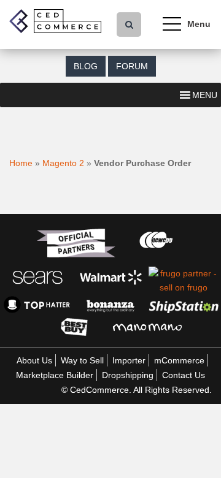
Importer (128, 360)
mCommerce (179, 360)
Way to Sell (82, 360)
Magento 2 (63, 163)
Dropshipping (127, 375)
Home (21, 163)
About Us (34, 360)
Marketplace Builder (54, 375)
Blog (86, 66)
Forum (132, 66)
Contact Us (183, 375)
